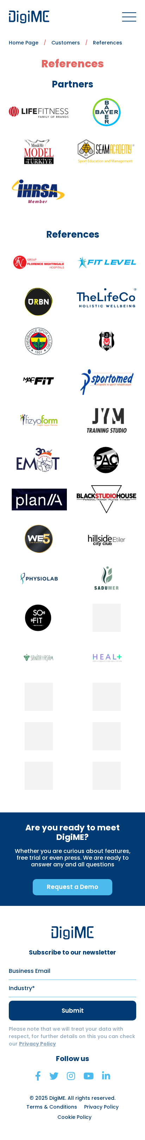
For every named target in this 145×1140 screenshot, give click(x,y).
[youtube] (88, 1076)
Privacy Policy (37, 1043)
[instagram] (71, 1076)
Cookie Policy (74, 1117)
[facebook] (38, 1076)
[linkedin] (106, 1076)
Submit (73, 1010)
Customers (65, 42)
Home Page (23, 42)
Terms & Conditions (51, 1106)
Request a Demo (72, 887)
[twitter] (53, 1076)
